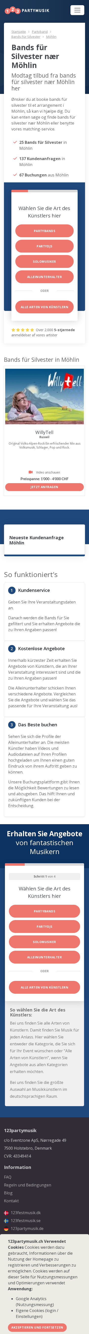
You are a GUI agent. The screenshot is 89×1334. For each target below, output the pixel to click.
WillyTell (44, 432)
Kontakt (11, 1201)
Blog (8, 1193)
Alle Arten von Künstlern (44, 307)
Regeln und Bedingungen (27, 1185)
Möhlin (51, 36)
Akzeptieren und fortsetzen (37, 1327)
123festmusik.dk (25, 1212)
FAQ (7, 1177)
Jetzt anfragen (44, 487)
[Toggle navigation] (77, 10)
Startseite (18, 31)
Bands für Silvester (25, 36)
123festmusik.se (25, 1220)
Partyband (40, 31)
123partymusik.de (27, 1228)
